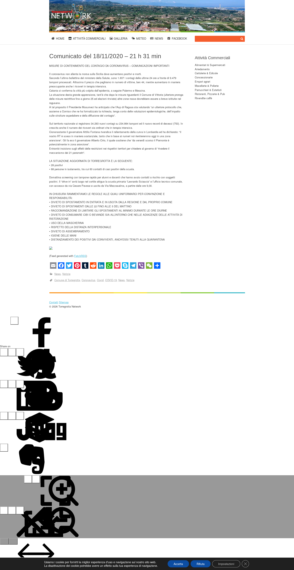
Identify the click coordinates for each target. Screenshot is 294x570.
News (159, 38)
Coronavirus (88, 280)
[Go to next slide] (13, 541)
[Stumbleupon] (4, 416)
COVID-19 (111, 280)
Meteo (141, 38)
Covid (100, 280)
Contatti (53, 302)
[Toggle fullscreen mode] (28, 479)
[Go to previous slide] (4, 541)
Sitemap (64, 302)
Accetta (178, 564)
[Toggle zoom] (36, 479)
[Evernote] (4, 448)
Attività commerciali (89, 38)
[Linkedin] (4, 384)
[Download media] (20, 510)
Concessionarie (204, 77)
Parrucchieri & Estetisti (208, 90)
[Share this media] (12, 510)
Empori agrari (202, 81)
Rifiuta (201, 564)
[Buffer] (12, 416)
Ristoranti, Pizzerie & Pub (210, 94)
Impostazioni (226, 564)
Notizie (66, 274)
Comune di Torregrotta (67, 280)
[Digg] (20, 416)
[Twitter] (4, 352)
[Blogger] (20, 384)
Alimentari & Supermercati (210, 65)
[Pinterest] (12, 352)
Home (60, 38)
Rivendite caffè (203, 98)
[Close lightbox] (4, 510)
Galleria (120, 38)
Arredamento (202, 69)
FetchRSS (80, 256)
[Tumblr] (20, 352)
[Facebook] (14, 321)
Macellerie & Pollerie (207, 86)
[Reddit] (12, 384)
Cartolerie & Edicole (206, 73)
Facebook (179, 38)
